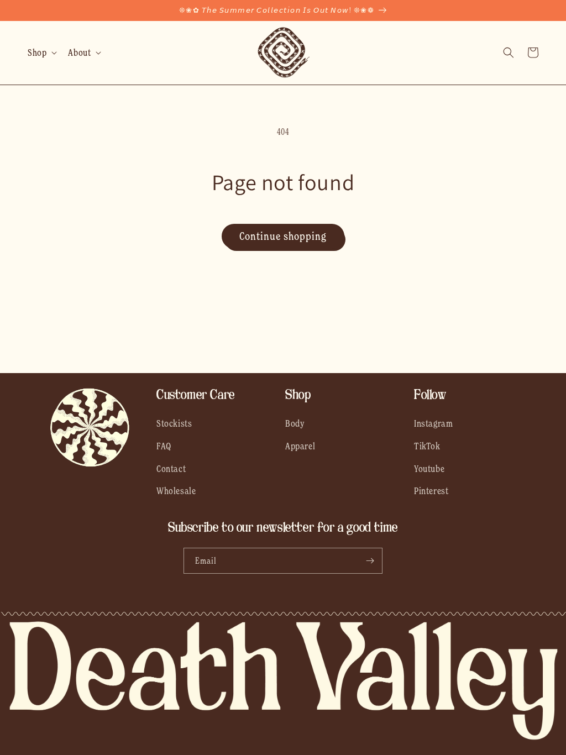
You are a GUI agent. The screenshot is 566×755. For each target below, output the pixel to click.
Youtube (429, 468)
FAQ (163, 446)
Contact (171, 468)
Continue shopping (283, 236)
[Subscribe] (370, 561)
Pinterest (431, 490)
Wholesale (176, 490)
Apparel (300, 446)
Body (295, 423)
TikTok (427, 446)
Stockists (174, 423)
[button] (41, 52)
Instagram (433, 423)
